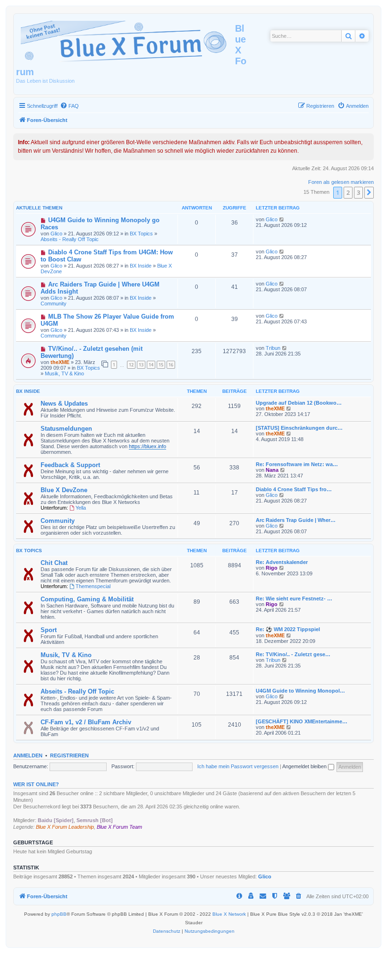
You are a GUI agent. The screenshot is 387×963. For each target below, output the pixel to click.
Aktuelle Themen (39, 207)
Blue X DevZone (64, 490)
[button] (369, 192)
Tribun (273, 348)
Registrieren (69, 755)
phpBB (59, 914)
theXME (59, 362)
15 (161, 365)
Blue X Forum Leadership (65, 827)
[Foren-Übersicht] (125, 39)
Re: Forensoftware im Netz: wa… (297, 464)
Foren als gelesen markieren (341, 182)
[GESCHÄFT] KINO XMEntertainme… (301, 721)
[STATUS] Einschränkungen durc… (299, 428)
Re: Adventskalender (282, 562)
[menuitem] (69, 106)
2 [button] (348, 192)
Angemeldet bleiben (305, 766)
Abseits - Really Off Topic (70, 239)
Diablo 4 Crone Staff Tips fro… (294, 489)
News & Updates (64, 403)
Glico (56, 233)
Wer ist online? (36, 784)
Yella (81, 508)
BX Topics (141, 233)
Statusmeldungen (66, 428)
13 (141, 365)
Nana (272, 470)
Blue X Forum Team (119, 827)
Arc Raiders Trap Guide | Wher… (296, 520)
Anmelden (27, 755)
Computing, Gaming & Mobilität (87, 599)
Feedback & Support (70, 464)
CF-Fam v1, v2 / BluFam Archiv (86, 722)
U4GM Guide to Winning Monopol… (300, 691)
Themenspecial (93, 586)
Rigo (272, 568)
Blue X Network (229, 914)
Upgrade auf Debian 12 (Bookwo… (299, 403)
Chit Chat (54, 562)
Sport (49, 629)
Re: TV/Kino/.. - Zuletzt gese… (293, 654)
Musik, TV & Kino (64, 373)
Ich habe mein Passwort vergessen (237, 766)
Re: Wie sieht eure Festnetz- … (294, 598)
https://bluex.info (147, 446)
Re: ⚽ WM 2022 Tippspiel (288, 629)
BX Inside (140, 266)
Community (54, 303)
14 (151, 365)
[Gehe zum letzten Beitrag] (282, 219)
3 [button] (358, 192)
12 (131, 365)
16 (170, 365)
